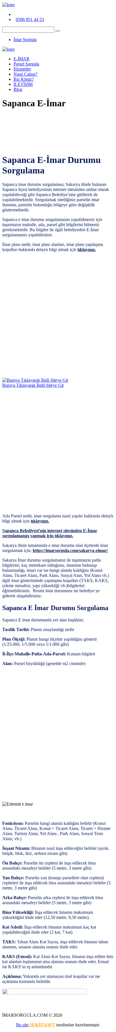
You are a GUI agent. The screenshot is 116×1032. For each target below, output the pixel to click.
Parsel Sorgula (26, 63)
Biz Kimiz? (24, 79)
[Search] (57, 31)
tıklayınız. (86, 249)
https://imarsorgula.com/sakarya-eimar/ (70, 550)
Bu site (23, 1024)
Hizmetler (22, 69)
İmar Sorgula (25, 39)
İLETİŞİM (23, 84)
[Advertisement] (58, 315)
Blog (18, 89)
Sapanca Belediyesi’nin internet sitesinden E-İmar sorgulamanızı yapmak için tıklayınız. (49, 533)
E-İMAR (22, 58)
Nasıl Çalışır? (25, 74)
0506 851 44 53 (30, 19)
